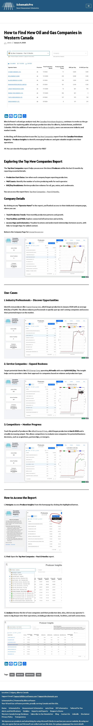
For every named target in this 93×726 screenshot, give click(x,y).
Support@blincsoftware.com (25, 696)
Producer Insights (48, 127)
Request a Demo (56, 711)
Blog (57, 714)
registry (20, 674)
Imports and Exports (40, 711)
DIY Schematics (62, 708)
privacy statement (63, 724)
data (12, 674)
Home (4, 708)
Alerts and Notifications (11, 711)
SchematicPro (7, 700)
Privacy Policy (7, 717)
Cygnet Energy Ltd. (33, 307)
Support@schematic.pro (48, 696)
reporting (29, 674)
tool (38, 674)
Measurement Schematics (32, 708)
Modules (26, 711)
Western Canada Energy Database (15, 714)
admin (9, 43)
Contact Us (65, 714)
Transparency (20, 717)
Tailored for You (76, 708)
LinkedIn (75, 714)
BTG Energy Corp (33, 370)
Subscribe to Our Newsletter (42, 714)
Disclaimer (85, 714)
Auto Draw (49, 708)
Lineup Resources (36, 232)
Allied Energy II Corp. (40, 431)
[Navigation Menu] (88, 6)
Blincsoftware (29, 700)
